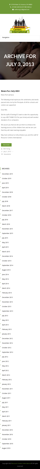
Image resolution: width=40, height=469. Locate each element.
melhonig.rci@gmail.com (21, 9)
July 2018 (5, 201)
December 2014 (7, 256)
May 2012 (5, 366)
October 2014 (6, 261)
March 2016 (6, 224)
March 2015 (6, 252)
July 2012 (5, 357)
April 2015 (5, 247)
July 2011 (5, 402)
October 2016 (6, 215)
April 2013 (5, 325)
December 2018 (7, 192)
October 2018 (6, 197)
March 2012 (6, 375)
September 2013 (7, 311)
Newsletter (7, 154)
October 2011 (6, 393)
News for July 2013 (10, 91)
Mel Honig (6, 149)
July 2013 (5, 316)
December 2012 (7, 338)
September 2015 (7, 233)
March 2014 (6, 288)
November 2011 (7, 389)
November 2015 (7, 229)
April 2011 (5, 412)
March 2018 (6, 206)
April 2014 (5, 284)
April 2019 (5, 188)
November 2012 (7, 343)
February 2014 (7, 293)
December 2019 (7, 174)
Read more (6, 145)
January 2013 (6, 334)
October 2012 (6, 348)
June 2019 (5, 183)
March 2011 (6, 416)
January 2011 (6, 425)
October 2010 (6, 439)
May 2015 (5, 242)
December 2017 (7, 210)
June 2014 (5, 274)
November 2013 (7, 302)
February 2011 (7, 421)
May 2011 (5, 407)
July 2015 (5, 238)
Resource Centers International (21, 463)
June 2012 (5, 361)
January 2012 (6, 384)
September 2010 (7, 444)
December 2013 (7, 297)
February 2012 (7, 380)
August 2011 (6, 398)
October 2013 (6, 306)
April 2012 (5, 370)
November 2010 (7, 434)
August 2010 (6, 448)
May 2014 (5, 279)
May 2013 (5, 320)
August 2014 (6, 270)
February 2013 (7, 329)
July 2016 (5, 220)
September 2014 (7, 265)
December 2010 (7, 430)
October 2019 (6, 178)
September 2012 (7, 352)
